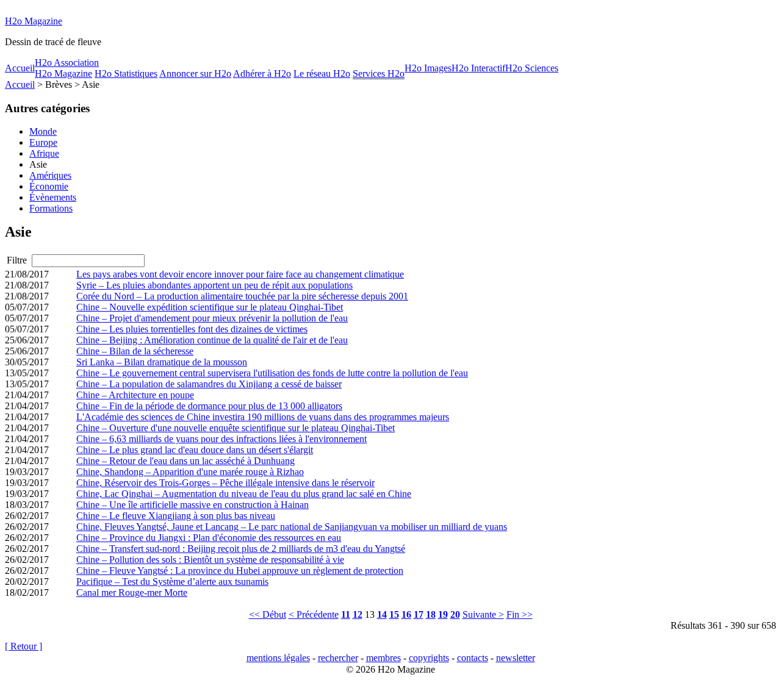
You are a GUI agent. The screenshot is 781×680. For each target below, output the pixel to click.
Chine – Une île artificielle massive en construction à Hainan (192, 504)
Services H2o (379, 73)
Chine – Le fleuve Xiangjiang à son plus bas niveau (175, 515)
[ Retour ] (23, 646)
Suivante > (483, 614)
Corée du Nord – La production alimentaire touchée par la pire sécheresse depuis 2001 (242, 296)
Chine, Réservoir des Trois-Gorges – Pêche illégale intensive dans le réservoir (225, 483)
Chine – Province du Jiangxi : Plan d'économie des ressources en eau (208, 537)
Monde (43, 131)
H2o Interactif (478, 68)
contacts (472, 658)
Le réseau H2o (321, 73)
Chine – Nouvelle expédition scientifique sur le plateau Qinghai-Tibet (209, 307)
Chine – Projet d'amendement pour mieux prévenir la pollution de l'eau (212, 318)
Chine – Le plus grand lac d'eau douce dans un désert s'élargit (194, 450)
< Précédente (314, 614)
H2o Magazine (33, 21)
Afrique (44, 153)
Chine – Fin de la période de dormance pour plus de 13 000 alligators (209, 406)
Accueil (20, 68)
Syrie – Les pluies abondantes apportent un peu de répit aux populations (214, 285)
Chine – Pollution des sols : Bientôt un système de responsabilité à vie (210, 559)
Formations (51, 208)
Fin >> (519, 614)
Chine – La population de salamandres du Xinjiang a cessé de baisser (209, 384)
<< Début (267, 614)
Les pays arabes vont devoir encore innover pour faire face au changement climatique (240, 274)
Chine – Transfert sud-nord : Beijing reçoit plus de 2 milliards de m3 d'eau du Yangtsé (240, 548)
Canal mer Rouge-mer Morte (131, 592)
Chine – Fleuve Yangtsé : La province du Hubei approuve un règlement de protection (239, 570)
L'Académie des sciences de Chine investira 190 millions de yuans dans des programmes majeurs (262, 417)
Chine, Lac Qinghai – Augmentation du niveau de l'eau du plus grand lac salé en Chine (243, 494)
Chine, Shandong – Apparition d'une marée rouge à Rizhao (190, 472)
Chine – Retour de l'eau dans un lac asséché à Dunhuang (185, 461)
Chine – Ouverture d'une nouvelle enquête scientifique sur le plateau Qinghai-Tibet (235, 428)
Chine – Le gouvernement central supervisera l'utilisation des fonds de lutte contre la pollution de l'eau (272, 373)
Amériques (50, 175)
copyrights (429, 658)
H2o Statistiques (126, 73)
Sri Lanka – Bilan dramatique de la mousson (161, 362)
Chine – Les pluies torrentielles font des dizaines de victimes (192, 329)
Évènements (52, 197)
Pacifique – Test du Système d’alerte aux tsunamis (172, 581)
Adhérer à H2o (262, 73)
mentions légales (278, 658)
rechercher (338, 658)
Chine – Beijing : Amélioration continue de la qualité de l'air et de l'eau (212, 340)
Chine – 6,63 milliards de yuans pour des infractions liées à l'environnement (221, 439)
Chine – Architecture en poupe (135, 395)
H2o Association (67, 62)
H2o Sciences (531, 68)
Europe (43, 142)
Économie (48, 186)
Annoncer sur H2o (195, 73)
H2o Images (428, 68)
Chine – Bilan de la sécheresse (134, 351)
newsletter (515, 658)
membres (383, 658)
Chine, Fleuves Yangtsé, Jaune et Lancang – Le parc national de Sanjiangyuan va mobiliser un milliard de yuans (291, 526)
